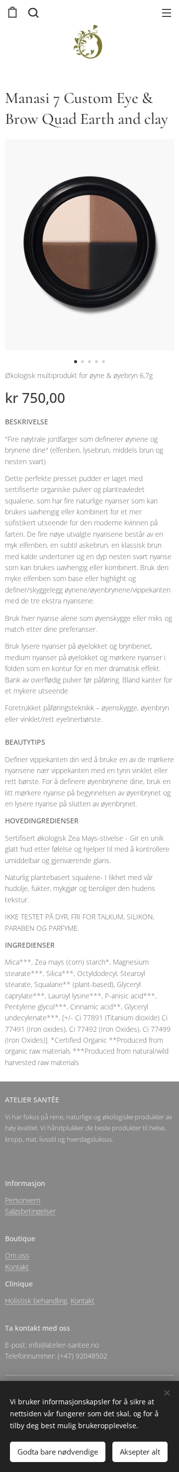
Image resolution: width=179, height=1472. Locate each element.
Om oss (17, 1255)
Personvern (22, 1200)
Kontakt (17, 1267)
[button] (32, 12)
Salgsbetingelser (30, 1211)
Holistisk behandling (36, 1300)
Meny (167, 12)
